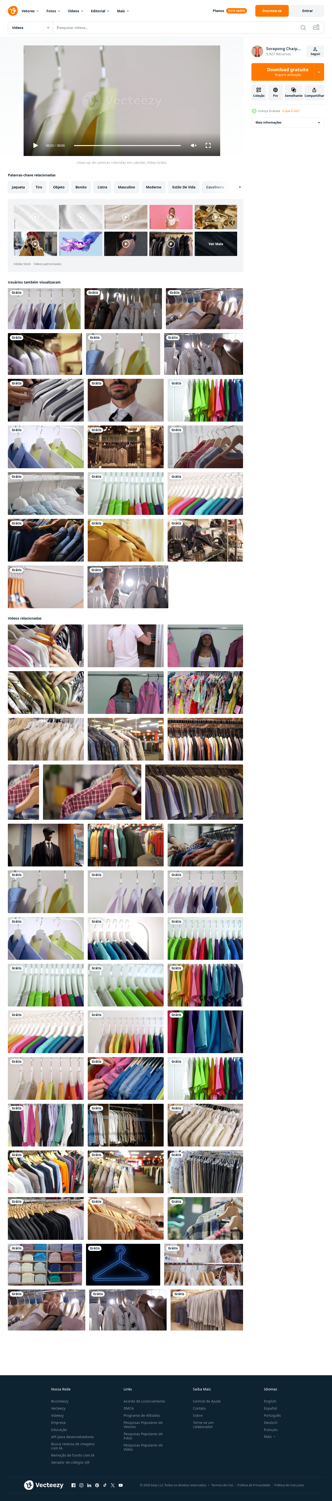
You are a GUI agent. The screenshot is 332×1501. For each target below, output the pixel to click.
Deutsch (270, 1422)
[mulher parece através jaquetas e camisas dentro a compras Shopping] (205, 845)
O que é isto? (291, 111)
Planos (218, 10)
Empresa (58, 1422)
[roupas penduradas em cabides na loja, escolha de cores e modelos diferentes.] (205, 1171)
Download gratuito (287, 72)
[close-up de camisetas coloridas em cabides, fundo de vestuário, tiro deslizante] (205, 400)
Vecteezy (58, 1408)
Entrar (307, 10)
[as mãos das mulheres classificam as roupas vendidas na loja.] (46, 692)
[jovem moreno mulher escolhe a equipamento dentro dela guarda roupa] (205, 645)
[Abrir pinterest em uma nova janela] (97, 1485)
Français (271, 1429)
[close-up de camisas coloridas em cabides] (44, 308)
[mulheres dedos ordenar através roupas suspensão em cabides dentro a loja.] (126, 1078)
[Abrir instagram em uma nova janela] (81, 1485)
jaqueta (18, 187)
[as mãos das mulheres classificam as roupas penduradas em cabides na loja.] (46, 645)
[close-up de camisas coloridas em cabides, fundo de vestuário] (46, 446)
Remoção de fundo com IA (72, 1455)
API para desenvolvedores (72, 1436)
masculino (126, 187)
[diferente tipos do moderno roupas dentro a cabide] (205, 692)
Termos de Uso (222, 1485)
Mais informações (268, 122)
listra (102, 187)
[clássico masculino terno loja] (45, 354)
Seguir (315, 54)
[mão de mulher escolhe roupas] (205, 446)
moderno (153, 187)
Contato (199, 1408)
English (270, 1401)
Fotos (51, 11)
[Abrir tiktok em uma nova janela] (105, 1485)
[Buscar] (303, 27)
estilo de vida (183, 187)
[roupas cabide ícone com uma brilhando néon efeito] (123, 1265)
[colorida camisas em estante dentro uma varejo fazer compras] (45, 1265)
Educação (59, 1429)
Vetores (28, 11)
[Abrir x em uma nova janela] (113, 1485)
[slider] (127, 145)
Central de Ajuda (207, 1401)
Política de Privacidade (253, 1485)
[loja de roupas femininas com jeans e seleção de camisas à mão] (46, 540)
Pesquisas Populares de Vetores (143, 1424)
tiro (39, 187)
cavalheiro (215, 187)
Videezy (57, 1415)
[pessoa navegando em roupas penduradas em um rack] (46, 587)
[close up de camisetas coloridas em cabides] (205, 493)
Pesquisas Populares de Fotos (143, 1435)
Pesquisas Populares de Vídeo (143, 1447)
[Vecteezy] (13, 11)
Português (272, 1415)
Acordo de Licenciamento (144, 1401)
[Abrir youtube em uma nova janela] (121, 1485)
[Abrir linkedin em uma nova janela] (89, 1485)
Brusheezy (59, 1401)
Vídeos (73, 11)
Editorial (98, 11)
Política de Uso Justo (289, 1485)
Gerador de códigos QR (70, 1462)
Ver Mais (216, 243)
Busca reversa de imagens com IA (73, 1446)
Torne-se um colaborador (203, 1424)
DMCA (129, 1408)
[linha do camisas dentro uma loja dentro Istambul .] (126, 739)
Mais (121, 11)
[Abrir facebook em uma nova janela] (73, 1485)
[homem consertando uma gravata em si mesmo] (126, 400)
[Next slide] (236, 187)
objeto (59, 187)
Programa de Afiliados (142, 1415)
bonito (81, 187)
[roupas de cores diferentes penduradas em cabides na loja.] (46, 1125)
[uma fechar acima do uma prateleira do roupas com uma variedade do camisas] (46, 1218)
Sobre (197, 1415)
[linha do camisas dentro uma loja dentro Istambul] (126, 1171)
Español (270, 1408)
